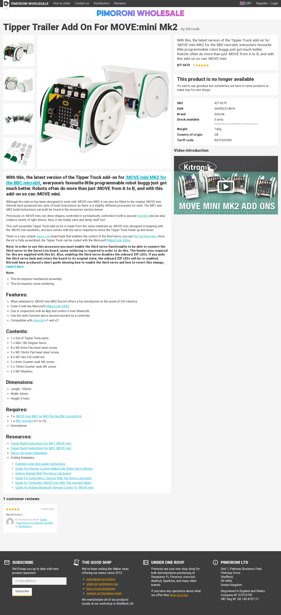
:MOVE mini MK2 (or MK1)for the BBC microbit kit (48, 416)
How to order (61, 3)
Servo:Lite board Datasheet (29, 453)
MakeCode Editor (118, 240)
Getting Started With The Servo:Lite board (43, 473)
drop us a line (179, 595)
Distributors (102, 3)
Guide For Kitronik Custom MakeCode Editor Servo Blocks (54, 469)
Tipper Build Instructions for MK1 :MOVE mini (41, 443)
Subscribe (22, 591)
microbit (142, 216)
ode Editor (62, 306)
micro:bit (39, 320)
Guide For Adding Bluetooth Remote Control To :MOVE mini (54, 487)
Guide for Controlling (29, 483)
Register (262, 3)
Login (274, 3)
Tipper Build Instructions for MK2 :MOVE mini (41, 448)
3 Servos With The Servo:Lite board (67, 478)
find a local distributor (100, 589)
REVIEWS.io (25, 526)
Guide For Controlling (29, 478)
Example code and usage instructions (40, 464)
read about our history (100, 579)
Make (50, 306)
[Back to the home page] (140, 13)
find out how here (144, 236)
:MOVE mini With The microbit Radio (67, 483)
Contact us (82, 3)
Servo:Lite (43, 236)
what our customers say (102, 584)
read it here (15, 266)
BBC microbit (24, 421)
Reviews (120, 3)
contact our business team (104, 593)
